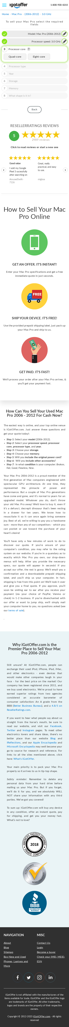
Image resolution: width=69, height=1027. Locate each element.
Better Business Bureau (28, 706)
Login (40, 947)
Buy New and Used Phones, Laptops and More (16, 961)
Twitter (11, 730)
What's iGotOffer (23, 759)
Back (34, 109)
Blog (53, 738)
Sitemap (8, 952)
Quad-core (15, 56)
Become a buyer (46, 952)
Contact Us (43, 943)
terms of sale (15, 610)
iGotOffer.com (41, 1016)
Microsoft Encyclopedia (21, 746)
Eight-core (39, 56)
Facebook (55, 726)
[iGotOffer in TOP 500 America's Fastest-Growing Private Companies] (34, 844)
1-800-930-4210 (59, 5)
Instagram (28, 730)
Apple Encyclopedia (45, 742)
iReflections (14, 742)
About (7, 943)
